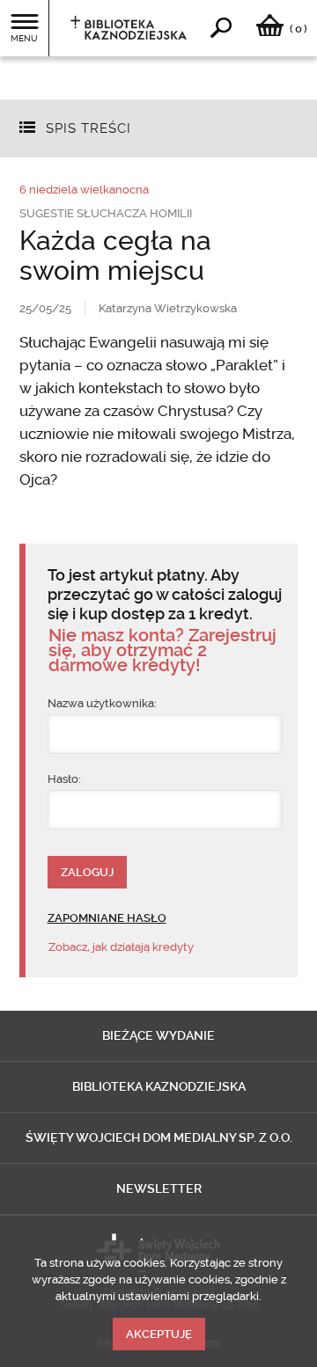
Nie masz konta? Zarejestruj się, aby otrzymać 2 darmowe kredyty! (162, 650)
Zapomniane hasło (107, 918)
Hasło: (64, 779)
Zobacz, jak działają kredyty (121, 947)
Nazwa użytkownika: (102, 703)
